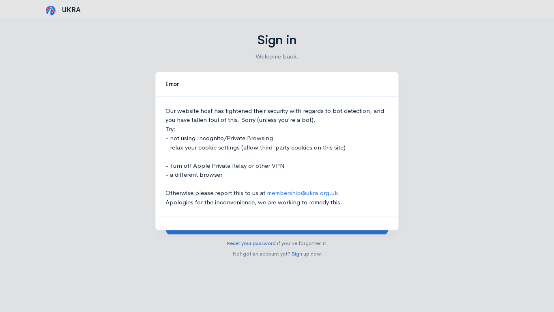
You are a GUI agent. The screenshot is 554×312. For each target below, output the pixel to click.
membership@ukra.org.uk (302, 193)
